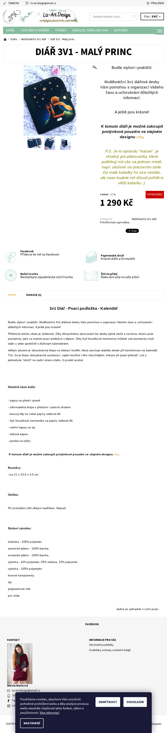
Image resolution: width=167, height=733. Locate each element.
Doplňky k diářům (35, 30)
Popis (12, 295)
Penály (60, 30)
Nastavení (32, 723)
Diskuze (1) (33, 295)
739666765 (13, 3)
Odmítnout (108, 702)
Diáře (10, 30)
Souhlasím (135, 702)
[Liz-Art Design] (43, 17)
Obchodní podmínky (101, 645)
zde (139, 137)
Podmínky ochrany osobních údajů (110, 650)
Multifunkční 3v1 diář (144, 219)
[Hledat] (134, 17)
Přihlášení (157, 3)
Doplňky (121, 30)
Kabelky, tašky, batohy (90, 30)
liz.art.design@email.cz (43, 3)
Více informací (49, 713)
